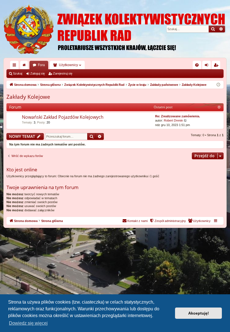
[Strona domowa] (115, 29)
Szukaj (17, 73)
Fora (41, 65)
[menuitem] (197, 65)
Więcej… (15, 66)
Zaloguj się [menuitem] (207, 66)
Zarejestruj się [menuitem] (217, 66)
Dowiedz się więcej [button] (28, 323)
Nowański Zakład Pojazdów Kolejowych (63, 117)
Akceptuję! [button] (198, 313)
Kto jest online (21, 169)
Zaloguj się (37, 73)
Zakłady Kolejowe (28, 96)
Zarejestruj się (62, 73)
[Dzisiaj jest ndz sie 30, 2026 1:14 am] (218, 85)
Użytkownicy (68, 65)
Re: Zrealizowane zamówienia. (177, 116)
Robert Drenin (173, 120)
